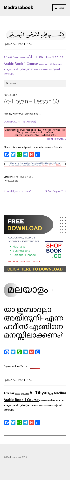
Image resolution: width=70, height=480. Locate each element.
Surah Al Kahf (47, 69)
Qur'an (29, 69)
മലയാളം (9, 73)
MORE (30, 176)
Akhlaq (17, 58)
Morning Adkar (43, 64)
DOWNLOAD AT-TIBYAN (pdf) (20, 121)
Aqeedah (24, 57)
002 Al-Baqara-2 (54, 191)
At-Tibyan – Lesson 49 (19, 191)
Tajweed (56, 69)
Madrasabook (18, 7)
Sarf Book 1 (38, 69)
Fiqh (49, 57)
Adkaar (9, 57)
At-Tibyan (37, 57)
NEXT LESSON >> (56, 139)
